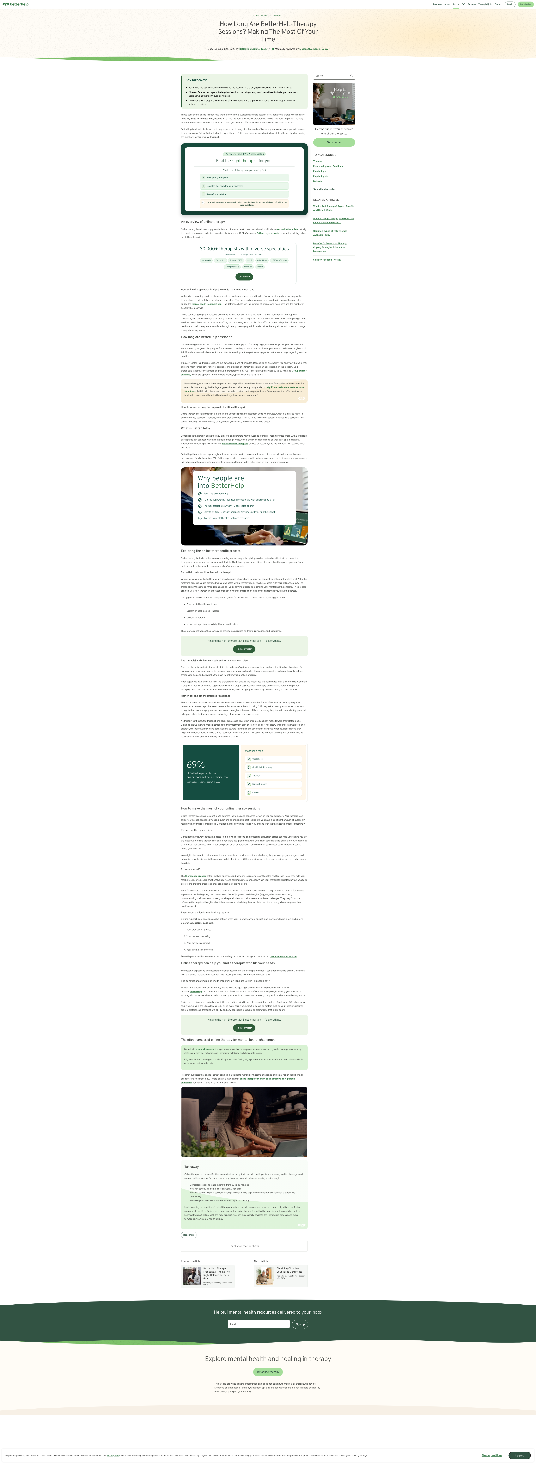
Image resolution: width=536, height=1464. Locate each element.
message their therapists (235, 443)
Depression (220, 260)
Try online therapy (268, 1372)
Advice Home (260, 16)
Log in (510, 4)
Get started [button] (334, 142)
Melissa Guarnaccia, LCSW (313, 48)
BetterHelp (196, 991)
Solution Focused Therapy (327, 259)
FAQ (464, 4)
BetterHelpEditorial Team (253, 48)
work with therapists (287, 229)
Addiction (248, 267)
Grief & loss (262, 260)
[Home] (15, 4)
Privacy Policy (113, 1455)
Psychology (319, 171)
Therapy (278, 16)
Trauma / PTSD (236, 260)
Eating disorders (232, 267)
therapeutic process (195, 876)
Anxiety (208, 260)
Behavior (318, 181)
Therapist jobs (485, 4)
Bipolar (260, 267)
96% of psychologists (268, 233)
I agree (519, 1456)
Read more (188, 1235)
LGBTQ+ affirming (279, 260)
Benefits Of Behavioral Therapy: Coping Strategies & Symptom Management (330, 247)
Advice (456, 4)
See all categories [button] (324, 189)
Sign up (300, 1324)
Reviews (472, 4)
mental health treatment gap (207, 304)
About (447, 4)
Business (437, 4)
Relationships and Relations (328, 166)
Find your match (244, 649)
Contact (498, 4)
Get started (525, 4)
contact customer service (283, 956)
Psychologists (320, 176)
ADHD (249, 260)
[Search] (352, 75)
